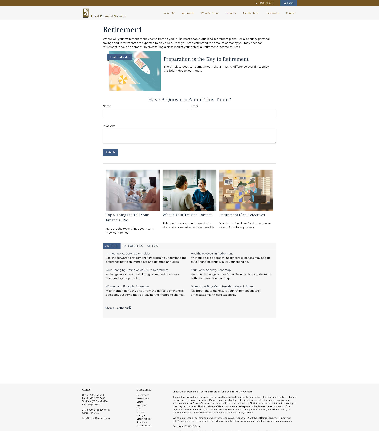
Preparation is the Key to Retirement (206, 59)
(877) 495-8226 (99, 401)
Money (140, 412)
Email (195, 106)
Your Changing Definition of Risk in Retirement (137, 270)
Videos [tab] (152, 246)
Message (109, 125)
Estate (140, 401)
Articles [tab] (111, 246)
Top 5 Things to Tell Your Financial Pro (127, 217)
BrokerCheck (245, 391)
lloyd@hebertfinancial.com (96, 418)
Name (107, 106)
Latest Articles (144, 419)
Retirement (143, 395)
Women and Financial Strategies (127, 286)
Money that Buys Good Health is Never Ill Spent (222, 286)
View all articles (117, 308)
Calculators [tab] (133, 246)
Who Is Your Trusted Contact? (188, 215)
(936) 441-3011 (266, 3)
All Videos (142, 422)
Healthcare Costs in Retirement (212, 253)
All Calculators (144, 425)
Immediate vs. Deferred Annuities (128, 253)
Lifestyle (141, 415)
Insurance (142, 405)
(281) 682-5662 (97, 398)
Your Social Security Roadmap (211, 270)
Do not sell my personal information (273, 421)
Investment (143, 398)
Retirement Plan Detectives (242, 215)
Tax (138, 408)
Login (290, 3)
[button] (169, 13)
